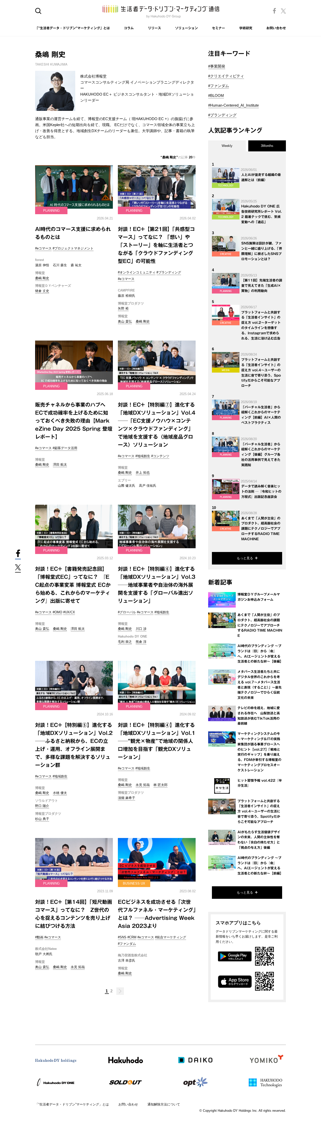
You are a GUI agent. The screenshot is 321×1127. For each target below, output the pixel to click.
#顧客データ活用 (65, 448)
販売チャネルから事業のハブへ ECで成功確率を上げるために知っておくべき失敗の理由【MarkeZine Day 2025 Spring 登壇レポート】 (73, 420)
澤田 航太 (60, 464)
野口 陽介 (42, 806)
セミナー (218, 28)
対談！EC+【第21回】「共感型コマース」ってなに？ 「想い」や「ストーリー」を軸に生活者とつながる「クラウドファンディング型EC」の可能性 (156, 244)
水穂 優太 (60, 793)
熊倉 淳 (141, 642)
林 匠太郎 (160, 785)
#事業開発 (216, 66)
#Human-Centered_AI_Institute (233, 105)
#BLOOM (216, 95)
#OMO (57, 612)
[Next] (120, 991)
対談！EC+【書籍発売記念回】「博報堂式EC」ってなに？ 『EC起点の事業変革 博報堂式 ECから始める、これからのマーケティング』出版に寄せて (73, 584)
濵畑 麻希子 (126, 798)
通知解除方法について (163, 1104)
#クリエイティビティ (226, 76)
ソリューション (186, 28)
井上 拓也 (143, 472)
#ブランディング (168, 272)
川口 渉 (141, 629)
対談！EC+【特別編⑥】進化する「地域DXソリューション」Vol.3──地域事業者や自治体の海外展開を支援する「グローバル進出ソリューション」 (156, 584)
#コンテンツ (160, 456)
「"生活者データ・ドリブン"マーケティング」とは (72, 28)
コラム (129, 28)
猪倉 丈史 (42, 291)
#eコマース (43, 248)
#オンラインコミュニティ (136, 272)
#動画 (39, 937)
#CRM (131, 937)
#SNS (122, 937)
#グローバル (127, 612)
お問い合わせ (276, 28)
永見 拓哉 (143, 785)
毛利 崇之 (125, 642)
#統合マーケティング (170, 937)
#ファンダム (127, 944)
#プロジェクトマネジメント (73, 248)
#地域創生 (142, 456)
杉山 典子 (42, 819)
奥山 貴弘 (125, 321)
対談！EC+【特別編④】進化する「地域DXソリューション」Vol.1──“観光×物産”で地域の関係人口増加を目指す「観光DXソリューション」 (156, 740)
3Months (267, 146)
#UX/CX (69, 612)
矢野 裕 (123, 308)
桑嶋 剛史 (42, 278)
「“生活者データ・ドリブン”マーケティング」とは (72, 1104)
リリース (154, 28)
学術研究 (245, 28)
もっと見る (245, 558)
